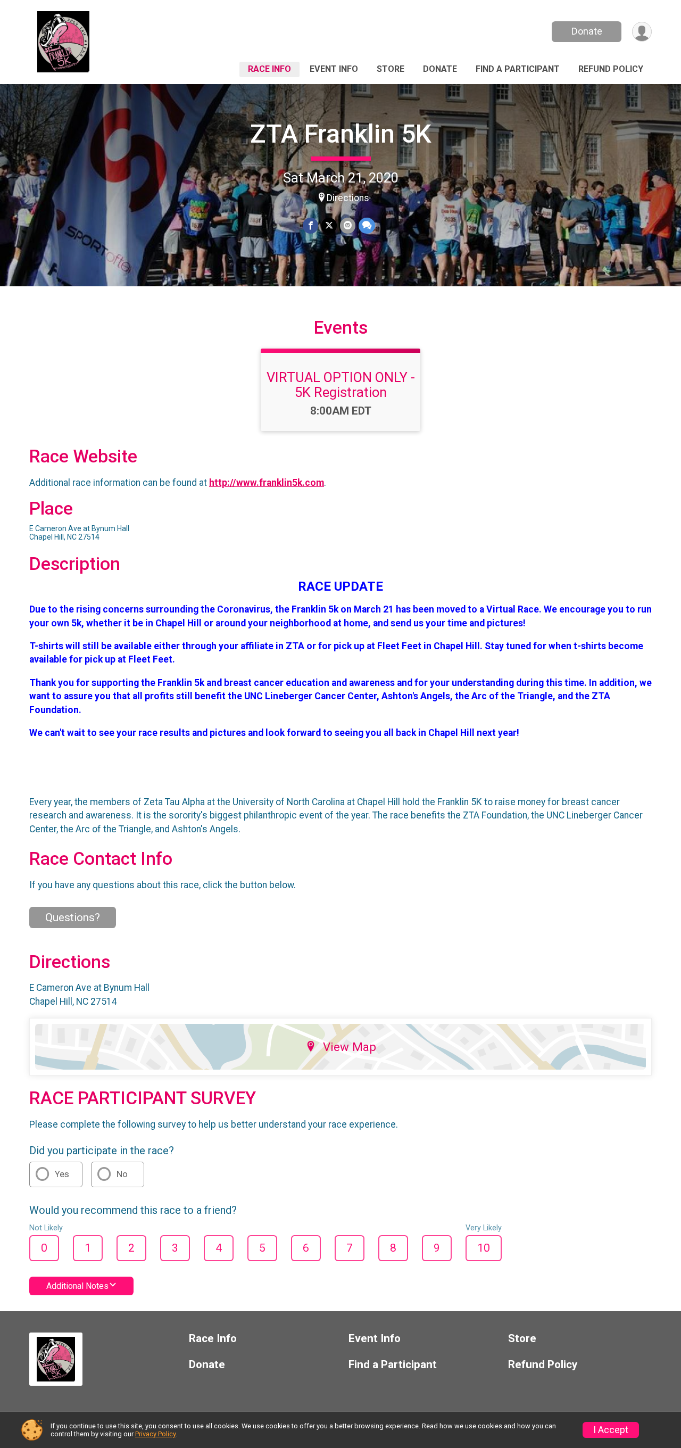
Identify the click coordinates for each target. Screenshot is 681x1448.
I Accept (610, 1430)
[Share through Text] (367, 225)
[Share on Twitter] (329, 225)
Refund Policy (610, 69)
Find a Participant (518, 69)
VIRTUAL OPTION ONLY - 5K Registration (341, 384)
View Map (349, 1047)
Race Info (269, 69)
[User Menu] (642, 32)
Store (390, 69)
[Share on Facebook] (310, 225)
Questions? (72, 917)
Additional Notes (77, 1286)
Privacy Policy (155, 1434)
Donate (586, 31)
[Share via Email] (347, 225)
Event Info (334, 69)
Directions (348, 198)
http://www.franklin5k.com (266, 482)
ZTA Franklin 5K (340, 134)
